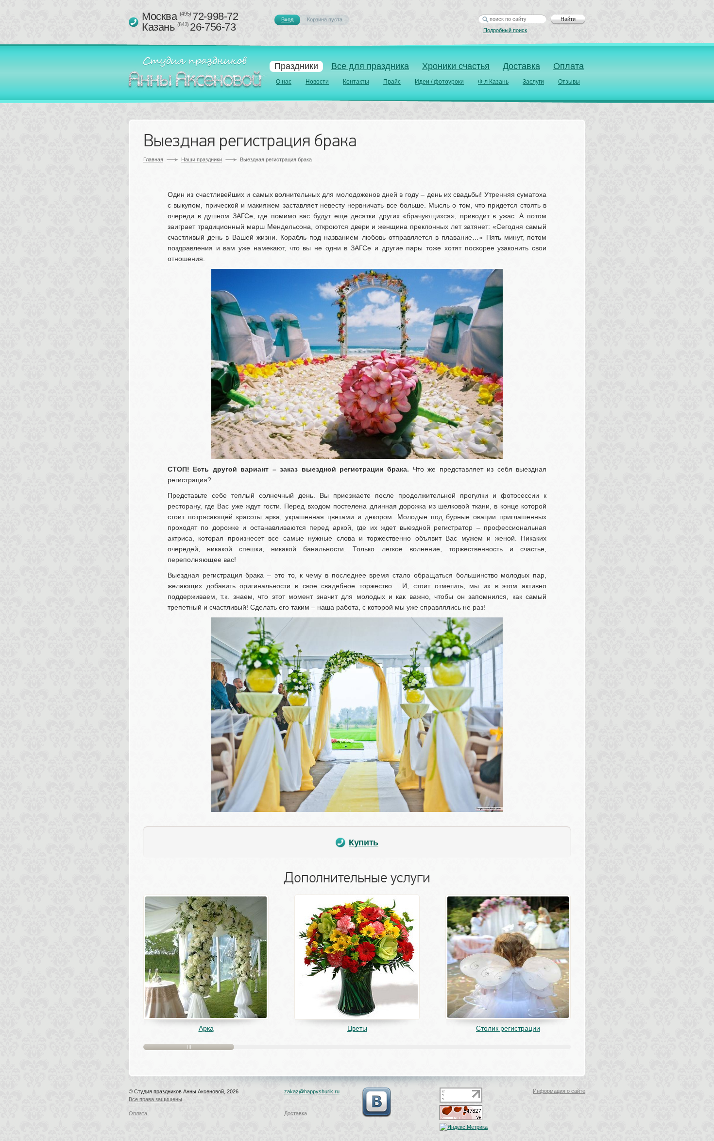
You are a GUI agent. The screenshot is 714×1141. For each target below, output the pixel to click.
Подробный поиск (505, 30)
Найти (568, 19)
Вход (287, 19)
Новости (317, 81)
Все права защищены (155, 1099)
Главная (153, 159)
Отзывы (569, 81)
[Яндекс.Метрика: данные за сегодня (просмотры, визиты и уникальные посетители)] (464, 1127)
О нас (283, 81)
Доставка (521, 66)
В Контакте (376, 1102)
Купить (363, 842)
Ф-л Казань (493, 81)
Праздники (296, 66)
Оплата (568, 66)
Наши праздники (201, 159)
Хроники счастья (456, 66)
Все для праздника (370, 66)
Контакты (356, 81)
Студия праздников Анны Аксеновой (197, 74)
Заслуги (533, 81)
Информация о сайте (559, 1091)
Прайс (392, 81)
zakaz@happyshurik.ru (312, 1091)
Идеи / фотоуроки (439, 81)
